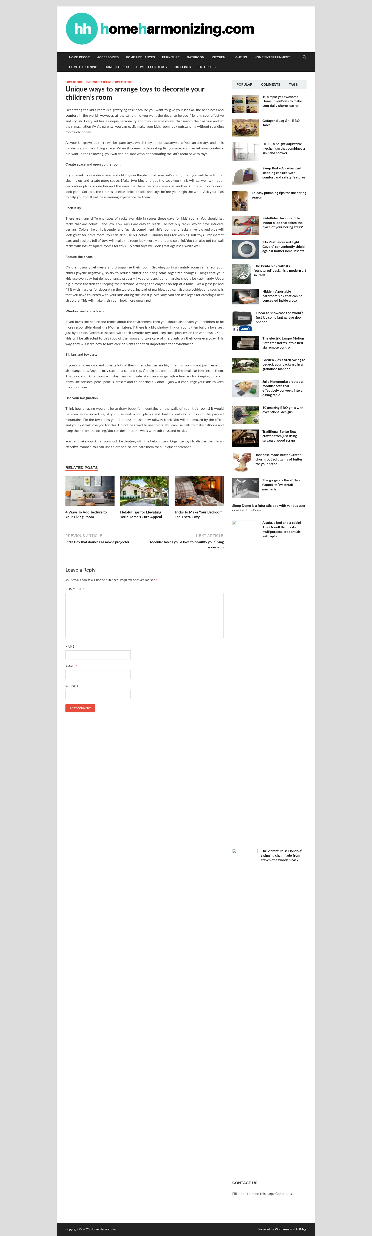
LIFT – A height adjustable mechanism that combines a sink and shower (283, 148)
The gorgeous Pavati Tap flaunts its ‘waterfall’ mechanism (281, 485)
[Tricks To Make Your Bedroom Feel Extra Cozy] (199, 493)
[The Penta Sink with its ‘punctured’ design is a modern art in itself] (241, 266)
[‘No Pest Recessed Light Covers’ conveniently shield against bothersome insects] (245, 242)
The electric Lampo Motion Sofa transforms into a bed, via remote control (283, 343)
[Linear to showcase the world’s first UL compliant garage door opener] (242, 313)
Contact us (283, 1194)
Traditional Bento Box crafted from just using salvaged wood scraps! (279, 436)
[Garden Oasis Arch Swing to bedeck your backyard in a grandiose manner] (245, 360)
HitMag (301, 1229)
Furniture (171, 57)
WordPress (282, 1229)
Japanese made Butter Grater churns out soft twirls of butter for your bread (279, 459)
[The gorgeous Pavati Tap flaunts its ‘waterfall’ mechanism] (245, 480)
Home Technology (151, 67)
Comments (270, 84)
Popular (245, 84)
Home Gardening (83, 67)
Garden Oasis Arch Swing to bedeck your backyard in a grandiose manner (283, 364)
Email (71, 666)
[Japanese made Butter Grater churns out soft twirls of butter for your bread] (242, 455)
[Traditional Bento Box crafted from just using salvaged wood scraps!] (245, 432)
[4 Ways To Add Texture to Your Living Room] (90, 493)
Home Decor (79, 57)
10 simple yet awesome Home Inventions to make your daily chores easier (282, 101)
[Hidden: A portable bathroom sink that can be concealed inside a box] (245, 292)
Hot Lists (183, 67)
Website (72, 686)
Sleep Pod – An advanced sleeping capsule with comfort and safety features (283, 173)
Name (71, 646)
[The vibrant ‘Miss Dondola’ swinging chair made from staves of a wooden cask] (245, 851)
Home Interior (117, 67)
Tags (293, 84)
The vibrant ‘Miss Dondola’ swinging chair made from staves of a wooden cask (281, 855)
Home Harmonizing (103, 1229)
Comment (74, 589)
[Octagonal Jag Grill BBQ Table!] (245, 121)
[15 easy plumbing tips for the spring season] (240, 193)
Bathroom (196, 57)
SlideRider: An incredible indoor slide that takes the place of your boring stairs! (282, 223)
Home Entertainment (272, 57)
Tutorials (206, 67)
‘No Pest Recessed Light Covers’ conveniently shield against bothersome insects (283, 246)
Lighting (239, 57)
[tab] (244, 84)
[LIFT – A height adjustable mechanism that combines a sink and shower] (245, 144)
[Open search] (304, 57)
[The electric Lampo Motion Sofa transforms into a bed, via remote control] (245, 339)
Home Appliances (140, 57)
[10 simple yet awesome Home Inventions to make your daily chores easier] (245, 97)
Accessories (108, 57)
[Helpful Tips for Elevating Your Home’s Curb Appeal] (144, 493)
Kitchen (218, 57)
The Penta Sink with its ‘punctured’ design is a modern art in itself (280, 270)
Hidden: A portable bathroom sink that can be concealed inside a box (282, 296)
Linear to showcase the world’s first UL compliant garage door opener (279, 317)
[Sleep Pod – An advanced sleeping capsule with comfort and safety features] (245, 169)
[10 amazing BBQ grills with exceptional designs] (245, 408)
